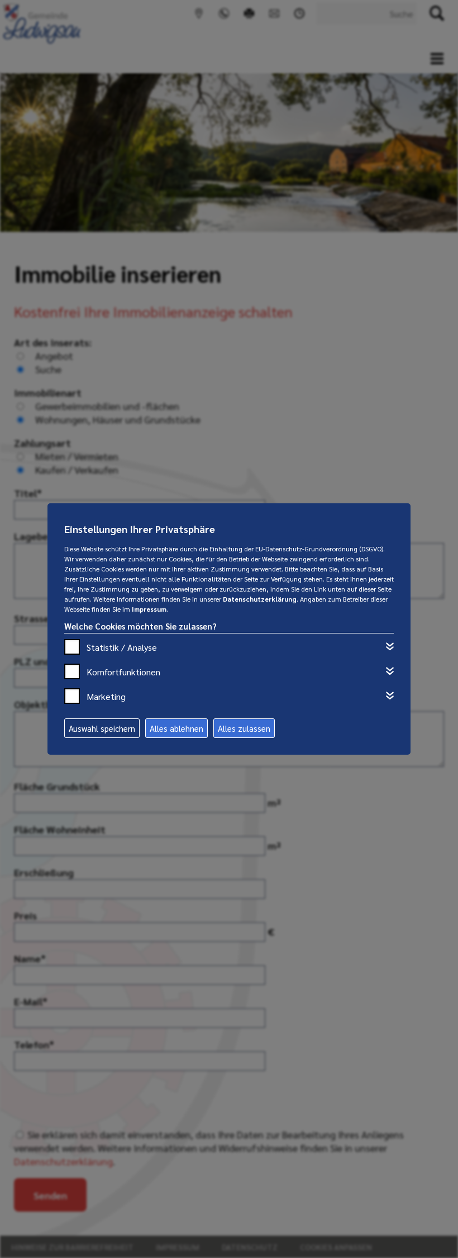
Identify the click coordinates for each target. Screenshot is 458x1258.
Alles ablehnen (176, 728)
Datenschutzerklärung (260, 598)
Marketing (106, 696)
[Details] (390, 646)
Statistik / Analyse (122, 647)
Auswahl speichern (102, 728)
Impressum (149, 608)
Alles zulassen (244, 728)
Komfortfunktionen (123, 672)
